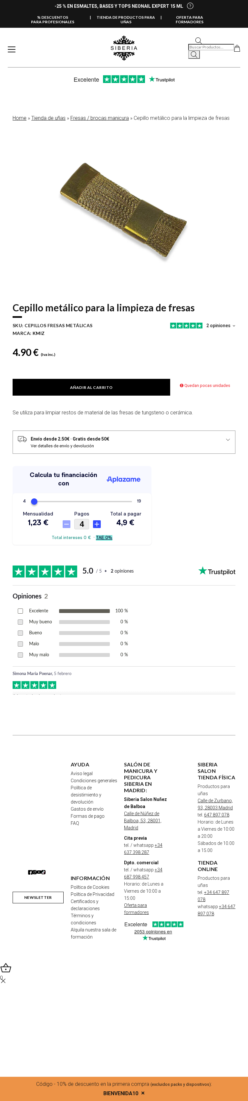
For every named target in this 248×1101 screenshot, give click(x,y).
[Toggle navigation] (11, 49)
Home (19, 118)
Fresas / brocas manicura (99, 118)
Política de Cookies (90, 887)
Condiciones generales (94, 780)
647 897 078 (216, 814)
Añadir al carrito (91, 387)
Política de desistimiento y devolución (86, 795)
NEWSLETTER (38, 897)
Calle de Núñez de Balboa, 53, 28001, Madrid (142, 820)
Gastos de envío (87, 809)
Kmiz (39, 333)
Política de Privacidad (92, 894)
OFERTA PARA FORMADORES (189, 19)
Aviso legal (82, 773)
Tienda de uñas (48, 118)
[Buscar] (194, 54)
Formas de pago (88, 816)
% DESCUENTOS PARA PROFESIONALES (52, 19)
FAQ (75, 823)
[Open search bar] (198, 40)
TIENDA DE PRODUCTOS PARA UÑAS (126, 19)
